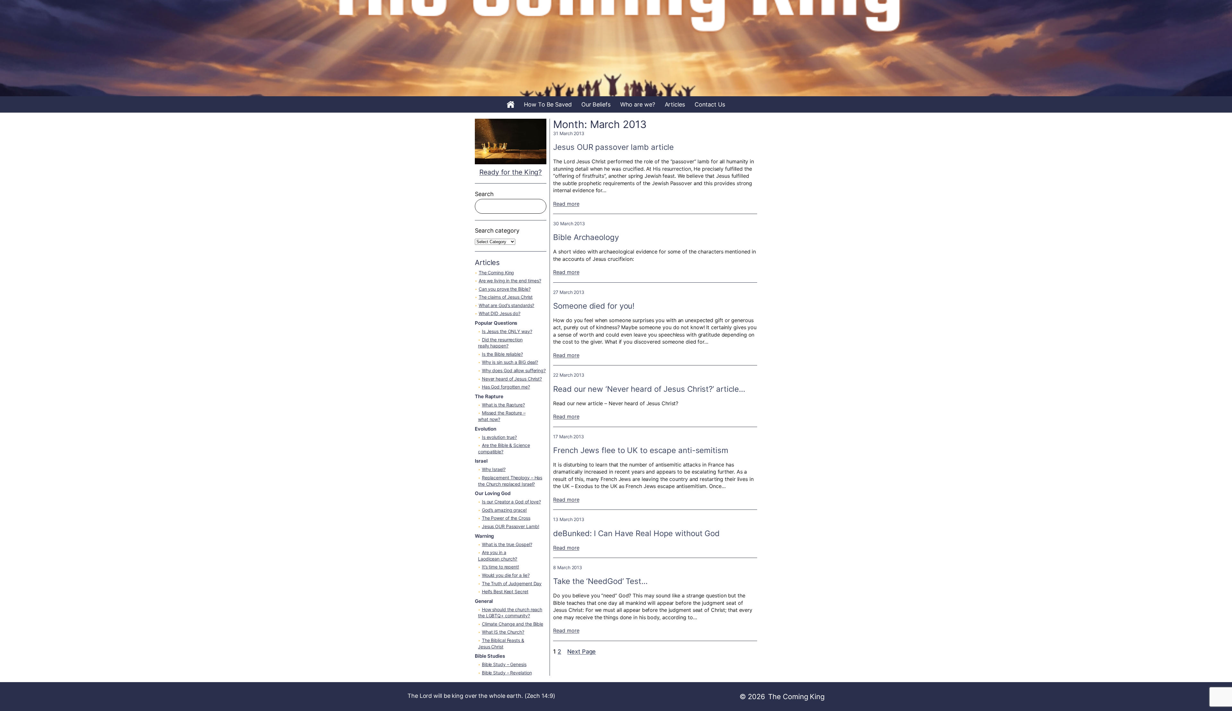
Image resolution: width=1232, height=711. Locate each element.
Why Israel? (494, 469)
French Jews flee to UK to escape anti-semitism (640, 450)
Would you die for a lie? (506, 575)
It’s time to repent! (500, 567)
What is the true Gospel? (507, 544)
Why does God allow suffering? (514, 370)
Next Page (581, 651)
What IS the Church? (503, 632)
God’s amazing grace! (504, 510)
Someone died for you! (594, 306)
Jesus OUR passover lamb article (613, 147)
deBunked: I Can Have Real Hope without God (636, 533)
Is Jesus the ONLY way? (507, 331)
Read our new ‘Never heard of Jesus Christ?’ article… (649, 389)
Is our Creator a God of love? (511, 501)
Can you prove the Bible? (505, 289)
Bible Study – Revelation (507, 672)
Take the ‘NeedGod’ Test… (600, 581)
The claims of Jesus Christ (506, 297)
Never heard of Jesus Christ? (512, 378)
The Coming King (496, 272)
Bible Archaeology (586, 237)
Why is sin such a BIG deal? (510, 362)
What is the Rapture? (503, 404)
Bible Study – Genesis (504, 664)
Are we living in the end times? (510, 280)
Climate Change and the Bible (512, 624)
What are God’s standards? (507, 305)
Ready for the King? (510, 172)
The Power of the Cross (506, 518)
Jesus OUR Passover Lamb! (510, 526)
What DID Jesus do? (499, 313)
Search (484, 194)
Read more (566, 203)
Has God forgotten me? (506, 387)
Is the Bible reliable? (502, 354)
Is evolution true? (499, 437)
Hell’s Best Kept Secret (505, 591)
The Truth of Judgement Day (512, 583)
